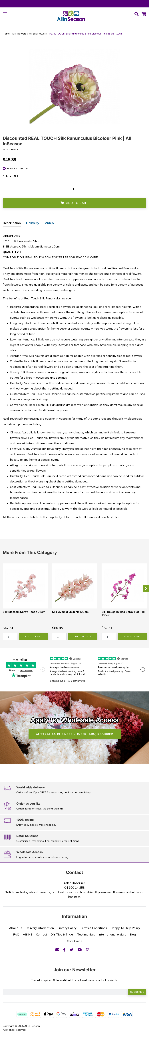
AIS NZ (27, 934)
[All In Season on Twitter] (71, 949)
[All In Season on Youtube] (80, 949)
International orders (112, 934)
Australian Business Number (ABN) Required (74, 734)
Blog (133, 934)
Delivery (32, 223)
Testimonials (86, 934)
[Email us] (57, 949)
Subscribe (137, 992)
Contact (41, 934)
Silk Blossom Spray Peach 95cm (24, 612)
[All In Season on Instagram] (87, 949)
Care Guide (74, 941)
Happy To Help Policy (125, 928)
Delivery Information (40, 928)
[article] (25, 601)
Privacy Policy (66, 928)
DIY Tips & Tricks (62, 934)
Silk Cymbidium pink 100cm (70, 612)
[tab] (12, 223)
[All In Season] (71, 17)
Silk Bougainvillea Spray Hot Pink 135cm (124, 613)
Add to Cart (77, 203)
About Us (15, 928)
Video (49, 223)
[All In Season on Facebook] (64, 949)
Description (12, 223)
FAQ (16, 934)
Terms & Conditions (93, 928)
